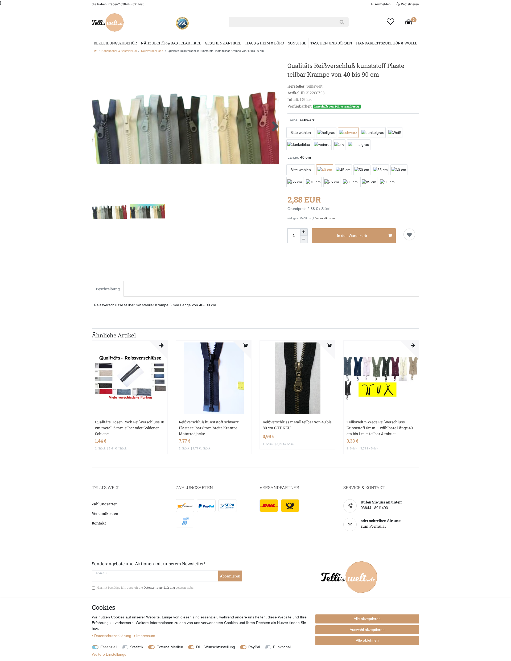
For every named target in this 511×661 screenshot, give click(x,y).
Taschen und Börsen (331, 43)
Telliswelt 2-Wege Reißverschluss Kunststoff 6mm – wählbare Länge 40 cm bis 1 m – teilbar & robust (380, 427)
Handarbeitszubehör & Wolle (386, 43)
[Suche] (342, 22)
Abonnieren (230, 576)
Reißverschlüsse (152, 50)
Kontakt (99, 523)
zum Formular (373, 526)
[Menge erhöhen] (304, 232)
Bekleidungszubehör (115, 43)
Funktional (282, 647)
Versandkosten (325, 218)
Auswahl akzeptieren (367, 629)
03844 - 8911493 (374, 507)
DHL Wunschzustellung (215, 647)
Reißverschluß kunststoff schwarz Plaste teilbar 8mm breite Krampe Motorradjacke (209, 427)
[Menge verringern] (304, 239)
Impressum (145, 636)
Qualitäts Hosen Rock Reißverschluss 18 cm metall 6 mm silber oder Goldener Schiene (129, 427)
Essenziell (108, 647)
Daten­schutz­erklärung (113, 636)
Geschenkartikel (223, 43)
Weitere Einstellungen (110, 654)
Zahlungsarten (105, 503)
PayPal (254, 647)
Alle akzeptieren (367, 619)
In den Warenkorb (352, 235)
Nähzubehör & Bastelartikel (171, 43)
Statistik (136, 647)
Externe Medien (169, 647)
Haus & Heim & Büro (264, 43)
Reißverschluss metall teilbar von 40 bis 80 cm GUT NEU (297, 424)
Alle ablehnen (367, 640)
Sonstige (297, 43)
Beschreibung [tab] (108, 288)
